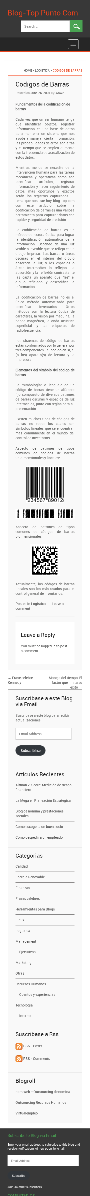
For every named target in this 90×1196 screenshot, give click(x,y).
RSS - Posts (32, 1045)
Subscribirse (30, 750)
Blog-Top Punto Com (43, 12)
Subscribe (18, 1176)
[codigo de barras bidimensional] (45, 559)
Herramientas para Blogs (35, 909)
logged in (48, 646)
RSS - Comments (36, 1058)
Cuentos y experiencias (37, 994)
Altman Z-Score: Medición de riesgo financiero (44, 787)
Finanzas (23, 887)
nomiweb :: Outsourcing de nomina (43, 1091)
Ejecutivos (27, 951)
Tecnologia (24, 1005)
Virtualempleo (27, 1113)
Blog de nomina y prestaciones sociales (40, 813)
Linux (20, 919)
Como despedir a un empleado (39, 837)
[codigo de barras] (45, 513)
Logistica (42, 70)
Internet (25, 1015)
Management (26, 941)
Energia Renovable (30, 877)
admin (60, 93)
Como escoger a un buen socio (39, 826)
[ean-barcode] (45, 484)
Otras (20, 973)
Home (28, 70)
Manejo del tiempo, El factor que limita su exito (65, 682)
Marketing (24, 962)
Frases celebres (28, 898)
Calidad (22, 866)
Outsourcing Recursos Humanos (41, 1102)
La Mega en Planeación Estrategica (43, 800)
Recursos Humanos (31, 984)
